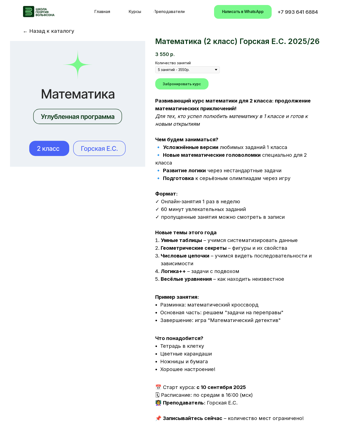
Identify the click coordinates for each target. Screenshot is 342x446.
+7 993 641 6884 (297, 12)
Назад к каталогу (48, 31)
